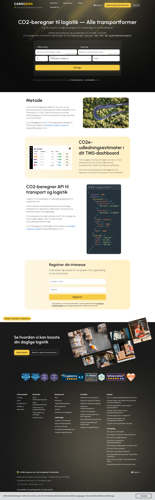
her (112, 496)
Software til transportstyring (89, 398)
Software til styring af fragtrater (90, 401)
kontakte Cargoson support (56, 125)
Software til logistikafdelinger (89, 427)
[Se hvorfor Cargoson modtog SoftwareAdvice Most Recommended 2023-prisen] (54, 377)
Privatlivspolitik (76, 80)
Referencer (58, 401)
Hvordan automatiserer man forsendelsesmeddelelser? (116, 420)
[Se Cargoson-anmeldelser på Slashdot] (101, 377)
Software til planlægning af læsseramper (88, 423)
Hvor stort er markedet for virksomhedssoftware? (115, 442)
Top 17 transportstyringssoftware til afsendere (122, 398)
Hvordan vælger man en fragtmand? (118, 416)
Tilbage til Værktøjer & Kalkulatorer (17, 318)
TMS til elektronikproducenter (40, 399)
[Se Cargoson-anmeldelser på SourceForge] (131, 377)
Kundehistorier (21, 403)
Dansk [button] (98, 5)
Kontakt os (54, 7)
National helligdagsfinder (63, 423)
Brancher (53, 3)
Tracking (19, 398)
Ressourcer (67, 3)
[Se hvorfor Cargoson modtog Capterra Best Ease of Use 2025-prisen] (35, 377)
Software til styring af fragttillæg (90, 403)
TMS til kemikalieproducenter (40, 404)
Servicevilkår (90, 80)
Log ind (136, 5)
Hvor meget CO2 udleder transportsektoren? (121, 435)
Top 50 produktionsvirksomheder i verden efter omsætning (122, 455)
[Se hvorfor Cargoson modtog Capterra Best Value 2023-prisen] (25, 377)
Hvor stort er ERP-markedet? (116, 448)
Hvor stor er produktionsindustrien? (118, 451)
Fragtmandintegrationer (62, 403)
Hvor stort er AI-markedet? (115, 432)
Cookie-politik (47, 490)
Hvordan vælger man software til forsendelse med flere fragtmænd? (121, 402)
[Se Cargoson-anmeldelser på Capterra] (72, 377)
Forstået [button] (144, 496)
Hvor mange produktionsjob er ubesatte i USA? (122, 446)
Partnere (57, 409)
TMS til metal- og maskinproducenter (39, 409)
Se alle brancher (38, 418)
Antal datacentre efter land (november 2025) (121, 464)
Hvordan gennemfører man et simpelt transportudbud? (119, 407)
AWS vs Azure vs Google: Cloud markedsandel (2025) (121, 460)
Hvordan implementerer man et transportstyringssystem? (117, 412)
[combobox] (70, 58)
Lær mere (80, 496)
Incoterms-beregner (61, 426)
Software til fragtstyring (87, 411)
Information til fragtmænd (63, 412)
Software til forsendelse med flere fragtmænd (89, 415)
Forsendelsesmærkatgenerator (65, 429)
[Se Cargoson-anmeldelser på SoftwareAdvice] (116, 377)
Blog (56, 398)
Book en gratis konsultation (117, 5)
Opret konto (21, 352)
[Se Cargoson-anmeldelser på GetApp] (91, 377)
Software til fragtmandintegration (87, 407)
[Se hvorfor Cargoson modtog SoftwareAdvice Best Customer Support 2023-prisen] (44, 377)
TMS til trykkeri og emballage (38, 414)
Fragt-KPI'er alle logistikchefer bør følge (119, 423)
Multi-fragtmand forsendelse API (90, 419)
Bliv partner (20, 409)
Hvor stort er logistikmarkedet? (117, 438)
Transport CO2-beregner (63, 421)
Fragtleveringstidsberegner (63, 432)
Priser (80, 3)
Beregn (77, 67)
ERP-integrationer (60, 406)
